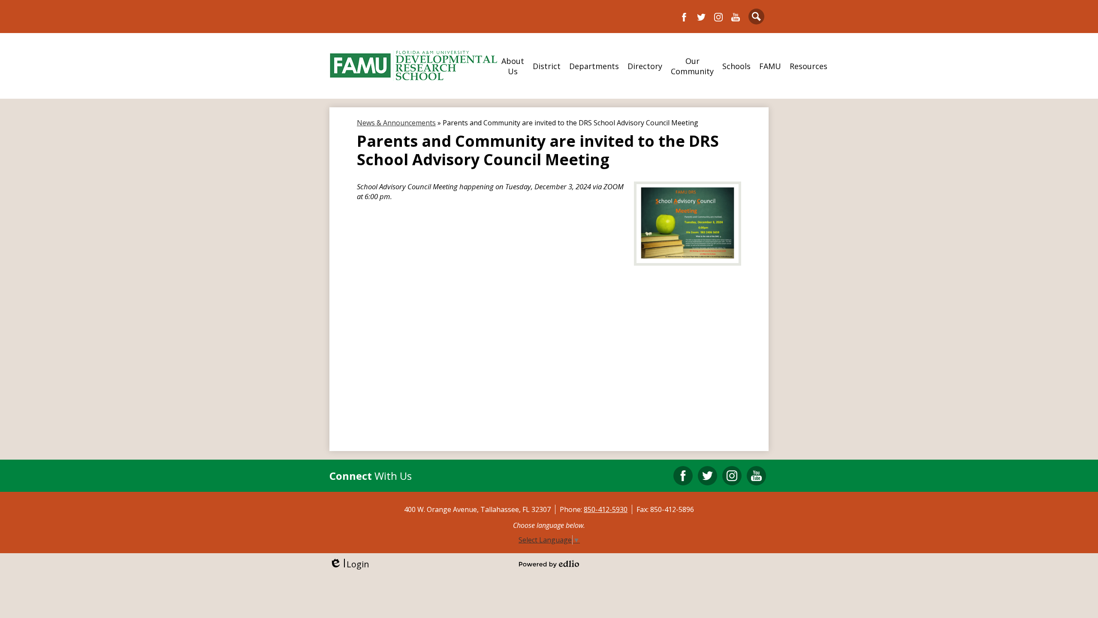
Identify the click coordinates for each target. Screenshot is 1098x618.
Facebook (684, 17)
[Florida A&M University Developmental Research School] (413, 66)
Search (756, 16)
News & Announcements (396, 122)
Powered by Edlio (549, 564)
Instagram (718, 17)
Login (349, 564)
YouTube (735, 17)
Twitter (701, 17)
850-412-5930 (605, 509)
